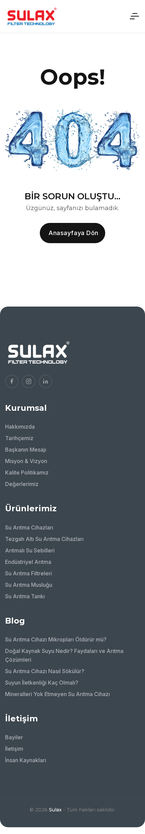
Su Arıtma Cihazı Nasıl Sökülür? (44, 671)
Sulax (55, 810)
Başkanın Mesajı (25, 449)
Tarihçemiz (19, 438)
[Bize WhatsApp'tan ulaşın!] (130, 792)
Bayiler (14, 737)
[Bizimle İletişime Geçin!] (130, 755)
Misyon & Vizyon (26, 461)
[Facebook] (12, 381)
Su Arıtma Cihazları (29, 527)
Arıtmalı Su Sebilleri (30, 550)
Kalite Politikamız (27, 472)
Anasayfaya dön (73, 232)
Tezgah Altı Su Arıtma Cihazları (44, 539)
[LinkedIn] (45, 381)
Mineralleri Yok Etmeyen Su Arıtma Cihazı (57, 694)
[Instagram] (28, 381)
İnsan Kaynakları (25, 760)
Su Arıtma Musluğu (28, 584)
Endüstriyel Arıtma (28, 561)
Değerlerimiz (21, 484)
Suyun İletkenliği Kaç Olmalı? (41, 682)
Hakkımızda (20, 426)
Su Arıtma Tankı (25, 596)
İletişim (14, 748)
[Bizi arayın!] (130, 774)
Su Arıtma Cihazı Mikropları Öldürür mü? (56, 639)
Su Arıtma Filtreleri (28, 573)
